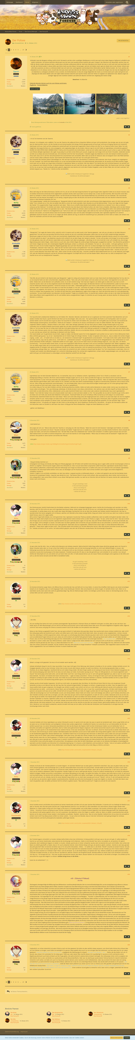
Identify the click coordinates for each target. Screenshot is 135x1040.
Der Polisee (18, 40)
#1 (129, 57)
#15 (129, 718)
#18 (129, 835)
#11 (129, 542)
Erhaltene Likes (11, 79)
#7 (129, 372)
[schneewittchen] (90, 1014)
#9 (129, 458)
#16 (129, 762)
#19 (129, 874)
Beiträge (9, 84)
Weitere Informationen (116, 1037)
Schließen (126, 1037)
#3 (129, 188)
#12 (129, 581)
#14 (129, 659)
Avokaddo (61, 122)
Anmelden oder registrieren (114, 2)
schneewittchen (19, 43)
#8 (129, 420)
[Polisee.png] (80, 103)
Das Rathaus (56, 1019)
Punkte (8, 82)
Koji (11, 1014)
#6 (129, 313)
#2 (129, 135)
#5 (129, 274)
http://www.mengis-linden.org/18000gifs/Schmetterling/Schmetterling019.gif (57, 444)
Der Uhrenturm (98, 1012)
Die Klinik (13, 1012)
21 (23, 50)
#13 (129, 616)
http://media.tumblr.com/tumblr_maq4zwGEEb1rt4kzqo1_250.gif (81, 604)
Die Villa (13, 1019)
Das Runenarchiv (57, 1012)
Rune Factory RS (15, 1016)
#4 (129, 229)
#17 (129, 801)
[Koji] (7, 1014)
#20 (129, 945)
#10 (129, 503)
